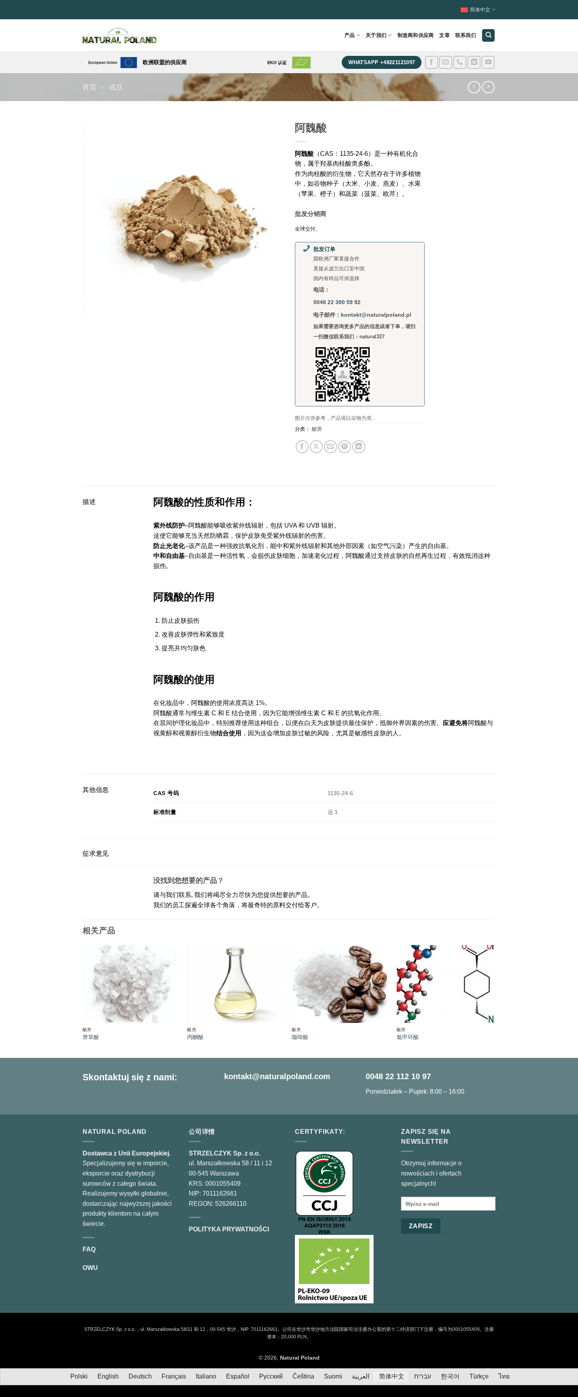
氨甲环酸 (408, 1037)
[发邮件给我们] (445, 62)
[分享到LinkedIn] (358, 446)
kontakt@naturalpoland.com (277, 1076)
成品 (116, 87)
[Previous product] (488, 87)
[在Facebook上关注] (431, 62)
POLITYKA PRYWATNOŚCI (229, 1229)
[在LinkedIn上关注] (474, 62)
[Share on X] (316, 446)
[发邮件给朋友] (330, 446)
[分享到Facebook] (302, 446)
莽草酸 (91, 1037)
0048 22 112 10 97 (398, 1076)
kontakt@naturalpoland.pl (376, 315)
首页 (90, 87)
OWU (90, 1267)
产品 (349, 35)
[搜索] (488, 35)
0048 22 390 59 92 (337, 302)
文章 (444, 35)
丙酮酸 (195, 1037)
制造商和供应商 (416, 35)
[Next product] (474, 87)
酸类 (317, 429)
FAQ (89, 1249)
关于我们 (376, 35)
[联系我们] (459, 62)
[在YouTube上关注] (488, 62)
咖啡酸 (300, 1037)
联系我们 (465, 35)
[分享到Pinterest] (344, 446)
